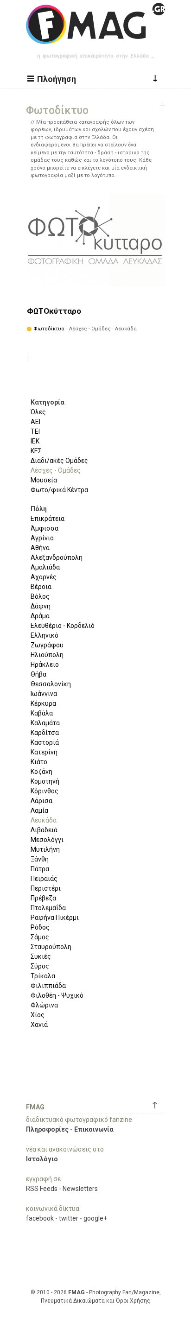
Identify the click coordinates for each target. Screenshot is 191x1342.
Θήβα (38, 674)
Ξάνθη (40, 859)
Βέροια (41, 586)
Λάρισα (41, 800)
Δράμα (40, 616)
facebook (40, 1218)
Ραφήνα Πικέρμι (55, 917)
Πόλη (39, 509)
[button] (53, 78)
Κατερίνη (44, 752)
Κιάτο (39, 762)
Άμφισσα (44, 528)
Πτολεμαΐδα (48, 908)
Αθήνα (40, 547)
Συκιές (41, 956)
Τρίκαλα (43, 976)
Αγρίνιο (42, 538)
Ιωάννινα (44, 693)
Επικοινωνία (94, 1129)
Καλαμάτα (45, 723)
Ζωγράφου (47, 645)
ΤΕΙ (35, 431)
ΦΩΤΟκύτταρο (54, 311)
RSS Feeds (41, 1188)
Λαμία (39, 810)
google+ (95, 1218)
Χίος (38, 1015)
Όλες (38, 412)
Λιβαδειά (44, 830)
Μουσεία (44, 480)
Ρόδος (40, 927)
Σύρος (40, 966)
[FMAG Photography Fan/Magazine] (95, 37)
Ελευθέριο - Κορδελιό (63, 625)
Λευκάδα (44, 820)
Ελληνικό (44, 635)
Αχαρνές (44, 577)
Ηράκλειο (45, 664)
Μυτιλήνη (45, 849)
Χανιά (39, 1024)
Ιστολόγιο (42, 1159)
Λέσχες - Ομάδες (56, 470)
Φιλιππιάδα (48, 985)
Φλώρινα (44, 1005)
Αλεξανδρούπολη (57, 557)
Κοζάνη (41, 771)
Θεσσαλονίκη (51, 684)
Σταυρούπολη (51, 946)
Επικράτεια (47, 518)
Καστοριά (45, 742)
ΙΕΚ (35, 441)
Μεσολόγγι (47, 839)
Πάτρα (40, 869)
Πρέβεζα (43, 898)
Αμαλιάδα (45, 567)
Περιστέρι (46, 888)
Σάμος (40, 937)
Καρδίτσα (45, 732)
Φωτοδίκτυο (48, 329)
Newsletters (80, 1188)
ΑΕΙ (35, 421)
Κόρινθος (44, 791)
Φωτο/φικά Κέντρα (59, 490)
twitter (68, 1218)
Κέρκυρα (43, 703)
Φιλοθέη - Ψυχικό (57, 995)
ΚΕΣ (36, 451)
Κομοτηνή (45, 781)
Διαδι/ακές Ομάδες (59, 460)
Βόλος (40, 596)
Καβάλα (42, 713)
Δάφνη (41, 606)
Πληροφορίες (47, 1129)
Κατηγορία (47, 402)
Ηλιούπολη (47, 654)
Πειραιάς (44, 878)
